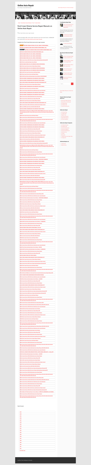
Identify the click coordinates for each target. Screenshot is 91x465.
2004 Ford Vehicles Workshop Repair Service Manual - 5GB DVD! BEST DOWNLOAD (34, 159)
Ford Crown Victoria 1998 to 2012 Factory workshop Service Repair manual (33, 104)
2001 (20, 428)
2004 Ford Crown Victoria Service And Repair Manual (29, 186)
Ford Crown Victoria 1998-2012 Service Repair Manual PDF (30, 98)
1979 (20, 411)
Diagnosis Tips (63, 114)
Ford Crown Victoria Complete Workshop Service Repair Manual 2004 (32, 193)
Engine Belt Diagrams (64, 117)
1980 (20, 413)
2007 (20, 438)
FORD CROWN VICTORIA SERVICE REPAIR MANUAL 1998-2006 (31, 227)
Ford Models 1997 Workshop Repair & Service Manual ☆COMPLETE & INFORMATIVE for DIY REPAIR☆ (37, 391)
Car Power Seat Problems (67, 43)
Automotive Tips (64, 132)
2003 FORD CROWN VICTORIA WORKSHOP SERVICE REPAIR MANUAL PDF (32, 137)
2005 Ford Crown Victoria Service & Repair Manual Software (31, 203)
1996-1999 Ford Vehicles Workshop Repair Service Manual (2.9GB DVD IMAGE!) (34, 76)
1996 (20, 426)
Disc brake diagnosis (64, 119)
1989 (20, 422)
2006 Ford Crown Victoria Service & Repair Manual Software (31, 233)
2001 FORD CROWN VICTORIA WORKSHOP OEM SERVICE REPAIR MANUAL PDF (33, 102)
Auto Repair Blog (64, 103)
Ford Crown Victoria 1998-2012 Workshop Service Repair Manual (31, 96)
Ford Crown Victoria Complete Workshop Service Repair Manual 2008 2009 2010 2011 (35, 304)
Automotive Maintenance (65, 130)
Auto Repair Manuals (42, 13)
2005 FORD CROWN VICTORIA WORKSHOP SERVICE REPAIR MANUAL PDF (33, 209)
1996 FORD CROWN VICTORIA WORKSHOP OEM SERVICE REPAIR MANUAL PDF (33, 82)
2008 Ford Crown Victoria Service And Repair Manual (29, 295)
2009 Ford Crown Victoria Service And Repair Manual (29, 318)
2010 (20, 444)
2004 (20, 432)
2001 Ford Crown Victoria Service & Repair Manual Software (31, 100)
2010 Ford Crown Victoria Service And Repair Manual (29, 340)
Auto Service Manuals (64, 116)
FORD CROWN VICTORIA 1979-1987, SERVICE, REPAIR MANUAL (36, 45)
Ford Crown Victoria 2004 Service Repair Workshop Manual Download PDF (33, 179)
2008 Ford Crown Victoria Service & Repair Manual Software (31, 289)
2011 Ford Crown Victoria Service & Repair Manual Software (31, 364)
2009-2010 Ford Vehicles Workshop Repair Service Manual (30, 308)
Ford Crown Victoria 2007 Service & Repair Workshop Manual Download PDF (33, 263)
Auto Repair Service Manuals (26, 22)
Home (17, 13)
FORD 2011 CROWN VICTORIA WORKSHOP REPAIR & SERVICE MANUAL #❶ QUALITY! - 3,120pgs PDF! (37, 351)
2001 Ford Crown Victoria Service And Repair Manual (29, 115)
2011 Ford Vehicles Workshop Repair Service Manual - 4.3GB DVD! (31, 353)
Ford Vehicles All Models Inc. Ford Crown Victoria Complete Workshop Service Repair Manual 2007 (37, 272)
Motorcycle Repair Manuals (53, 13)
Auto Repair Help (23, 13)
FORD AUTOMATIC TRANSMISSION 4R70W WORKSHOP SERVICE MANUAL (32, 78)
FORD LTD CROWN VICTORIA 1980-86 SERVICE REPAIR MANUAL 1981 (33, 47)
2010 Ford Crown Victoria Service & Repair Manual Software (31, 338)
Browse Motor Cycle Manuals (66, 101)
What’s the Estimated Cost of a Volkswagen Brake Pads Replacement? (68, 26)
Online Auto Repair (26, 5)
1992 (20, 424)
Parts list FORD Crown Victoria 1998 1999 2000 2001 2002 (30, 106)
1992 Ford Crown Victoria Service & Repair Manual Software (31, 66)
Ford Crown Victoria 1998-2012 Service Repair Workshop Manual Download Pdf (34, 389)
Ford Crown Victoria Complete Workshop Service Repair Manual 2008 (32, 302)
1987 (20, 420)
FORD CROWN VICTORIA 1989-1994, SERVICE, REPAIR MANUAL (31, 57)
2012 (20, 448)
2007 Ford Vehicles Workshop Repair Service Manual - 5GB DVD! (31, 247)
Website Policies (63, 145)
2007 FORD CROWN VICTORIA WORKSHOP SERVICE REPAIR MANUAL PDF (32, 257)
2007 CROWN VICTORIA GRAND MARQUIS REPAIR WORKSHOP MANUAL (32, 274)
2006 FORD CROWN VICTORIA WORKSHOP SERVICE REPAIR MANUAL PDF (33, 229)
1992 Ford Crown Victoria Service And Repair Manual (29, 74)
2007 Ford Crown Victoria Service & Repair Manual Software (31, 259)
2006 (20, 436)
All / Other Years (22, 450)
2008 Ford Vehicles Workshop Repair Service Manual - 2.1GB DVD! (31, 278)
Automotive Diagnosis (65, 129)
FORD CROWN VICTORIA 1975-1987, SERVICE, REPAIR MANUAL (31, 55)
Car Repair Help (63, 113)
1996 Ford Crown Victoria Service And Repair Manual (29, 88)
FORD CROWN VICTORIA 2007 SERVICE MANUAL (28, 255)
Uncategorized (63, 137)
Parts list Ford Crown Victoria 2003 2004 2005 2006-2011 (30, 139)
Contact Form (63, 143)
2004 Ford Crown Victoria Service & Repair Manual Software (31, 169)
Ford (33, 22)
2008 (20, 440)
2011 (20, 446)
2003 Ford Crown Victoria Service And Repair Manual (29, 149)
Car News (62, 133)
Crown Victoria (37, 22)
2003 (20, 430)
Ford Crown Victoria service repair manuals (33, 39)
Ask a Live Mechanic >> (68, 13)
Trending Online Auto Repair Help (66, 136)
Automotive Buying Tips (33, 13)
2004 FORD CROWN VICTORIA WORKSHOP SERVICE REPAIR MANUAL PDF (33, 171)
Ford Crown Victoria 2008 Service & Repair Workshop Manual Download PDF (33, 293)
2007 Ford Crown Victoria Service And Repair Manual (29, 265)
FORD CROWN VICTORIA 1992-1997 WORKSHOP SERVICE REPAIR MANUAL (33, 64)
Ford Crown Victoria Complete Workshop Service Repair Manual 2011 (32, 377)
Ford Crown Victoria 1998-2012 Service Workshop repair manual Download (33, 90)
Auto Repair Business (64, 125)
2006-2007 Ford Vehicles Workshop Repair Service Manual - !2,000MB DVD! (33, 221)
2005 (20, 434)
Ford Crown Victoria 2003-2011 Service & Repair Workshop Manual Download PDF (34, 143)
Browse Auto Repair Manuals (66, 100)
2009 (20, 442)
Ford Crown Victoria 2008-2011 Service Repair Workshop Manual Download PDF (34, 291)
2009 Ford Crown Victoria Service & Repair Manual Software (31, 316)
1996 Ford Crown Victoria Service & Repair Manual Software (31, 84)
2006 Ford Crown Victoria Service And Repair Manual (29, 237)
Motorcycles (63, 134)
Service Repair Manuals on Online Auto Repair (65, 7)
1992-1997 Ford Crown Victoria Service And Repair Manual (30, 72)
